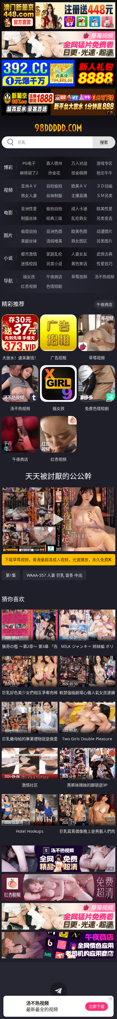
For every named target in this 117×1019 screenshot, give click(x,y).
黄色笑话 (79, 263)
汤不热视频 (104, 276)
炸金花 (54, 173)
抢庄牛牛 (104, 173)
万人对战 (79, 163)
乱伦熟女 (79, 218)
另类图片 (104, 241)
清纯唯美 (54, 241)
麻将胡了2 (29, 173)
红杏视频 (29, 286)
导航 (8, 281)
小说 (8, 258)
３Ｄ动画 (104, 186)
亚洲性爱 (29, 208)
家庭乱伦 (54, 254)
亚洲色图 (54, 231)
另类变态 (104, 218)
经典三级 (54, 218)
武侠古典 (104, 254)
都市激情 (29, 254)
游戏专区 (104, 163)
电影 (8, 213)
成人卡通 (79, 208)
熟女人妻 (29, 195)
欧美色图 (79, 231)
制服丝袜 (29, 218)
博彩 (8, 167)
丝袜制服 (54, 195)
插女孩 (29, 276)
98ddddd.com (58, 128)
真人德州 (54, 163)
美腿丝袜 (29, 241)
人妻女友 (79, 254)
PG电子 (28, 163)
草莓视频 (79, 276)
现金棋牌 (79, 173)
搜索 (104, 142)
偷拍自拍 (54, 208)
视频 (8, 190)
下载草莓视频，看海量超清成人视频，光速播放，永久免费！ (58, 559)
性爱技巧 (104, 263)
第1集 (11, 575)
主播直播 (79, 195)
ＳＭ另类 (104, 195)
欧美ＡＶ (79, 186)
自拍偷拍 (54, 186)
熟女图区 (79, 241)
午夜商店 (54, 276)
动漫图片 (104, 231)
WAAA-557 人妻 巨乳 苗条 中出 (54, 575)
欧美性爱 (104, 208)
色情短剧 (54, 286)
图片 (8, 235)
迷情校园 (29, 263)
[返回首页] (109, 1007)
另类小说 (54, 263)
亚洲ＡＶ (29, 186)
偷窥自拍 (29, 231)
